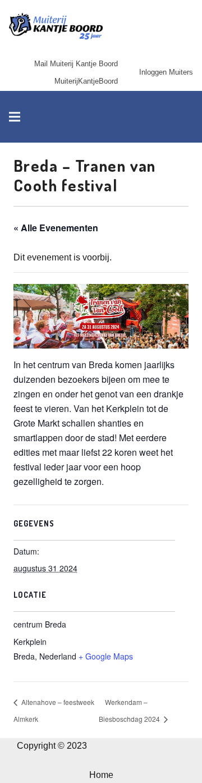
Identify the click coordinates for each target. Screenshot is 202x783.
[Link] (56, 27)
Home (101, 775)
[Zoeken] (187, 117)
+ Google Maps (106, 656)
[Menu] (14, 117)
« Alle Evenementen (55, 227)
